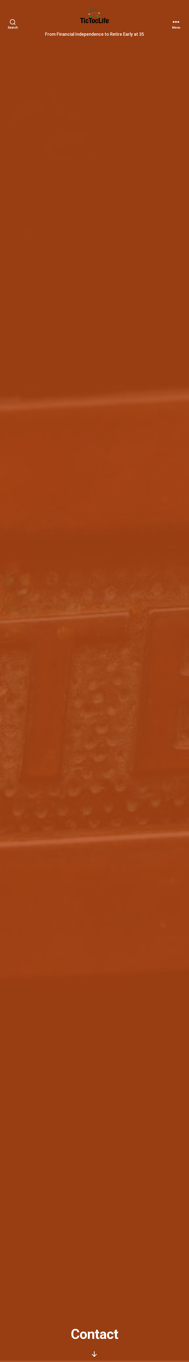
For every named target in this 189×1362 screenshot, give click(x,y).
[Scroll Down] (94, 1354)
